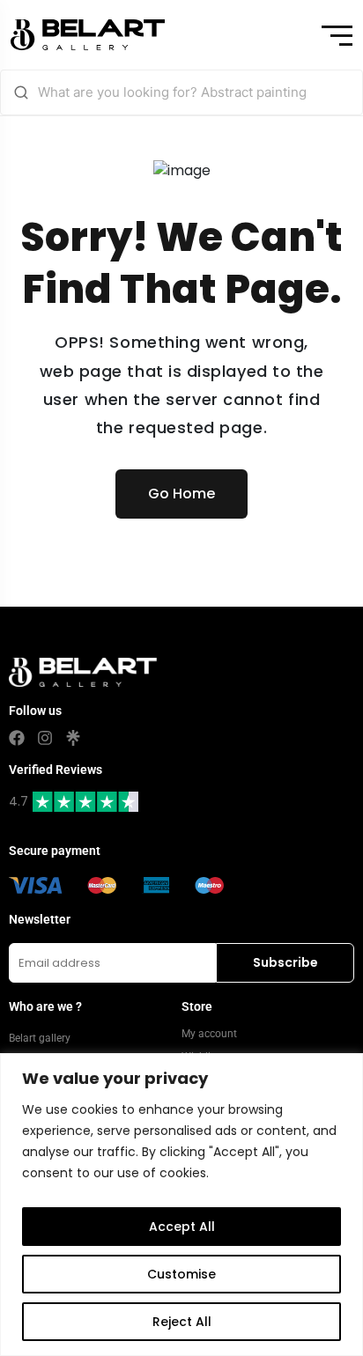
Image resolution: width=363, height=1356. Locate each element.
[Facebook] (17, 738)
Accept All (182, 1226)
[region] (181, 1204)
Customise (181, 1274)
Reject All (181, 1321)
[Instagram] (45, 738)
